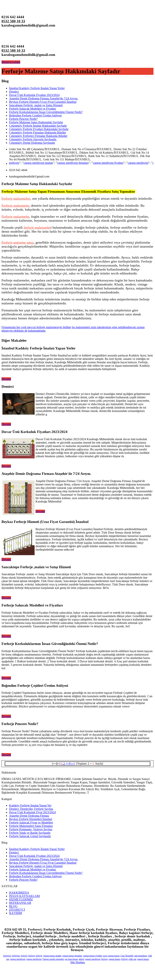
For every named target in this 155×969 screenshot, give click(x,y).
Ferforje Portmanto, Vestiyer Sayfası (30, 829)
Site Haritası (77, 962)
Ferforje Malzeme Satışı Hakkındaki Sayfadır (36, 122)
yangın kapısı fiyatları (92, 955)
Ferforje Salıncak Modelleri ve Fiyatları (32, 108)
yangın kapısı (114, 959)
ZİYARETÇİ (17, 909)
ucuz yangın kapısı (111, 955)
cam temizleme (140, 955)
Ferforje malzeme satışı (18, 242)
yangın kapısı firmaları (72, 955)
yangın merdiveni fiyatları (99, 162)
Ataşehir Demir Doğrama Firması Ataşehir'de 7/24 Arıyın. (43, 98)
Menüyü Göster (11, 62)
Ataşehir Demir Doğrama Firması (29, 815)
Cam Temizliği (126, 955)
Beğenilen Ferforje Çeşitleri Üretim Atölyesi (35, 115)
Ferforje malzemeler (15, 205)
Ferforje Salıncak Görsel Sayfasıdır (30, 836)
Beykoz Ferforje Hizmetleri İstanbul (30, 819)
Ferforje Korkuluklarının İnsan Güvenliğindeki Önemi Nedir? (46, 112)
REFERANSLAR (20, 902)
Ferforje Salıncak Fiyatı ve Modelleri (31, 822)
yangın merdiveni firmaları (63, 162)
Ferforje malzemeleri (16, 198)
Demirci (14, 91)
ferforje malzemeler (37, 227)
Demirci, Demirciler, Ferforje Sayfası (31, 808)
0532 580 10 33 (13, 21)
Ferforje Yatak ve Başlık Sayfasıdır (29, 832)
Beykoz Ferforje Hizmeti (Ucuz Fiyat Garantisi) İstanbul (42, 101)
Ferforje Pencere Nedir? (23, 118)
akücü (81, 959)
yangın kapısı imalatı (52, 955)
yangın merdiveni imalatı (29, 162)
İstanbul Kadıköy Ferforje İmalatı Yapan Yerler (37, 88)
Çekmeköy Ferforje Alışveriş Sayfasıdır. (33, 139)
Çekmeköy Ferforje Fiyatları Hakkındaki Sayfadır (38, 129)
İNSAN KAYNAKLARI (24, 896)
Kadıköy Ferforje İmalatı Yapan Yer (30, 805)
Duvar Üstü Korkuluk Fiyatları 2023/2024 (34, 95)
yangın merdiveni (128, 162)
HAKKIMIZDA (19, 892)
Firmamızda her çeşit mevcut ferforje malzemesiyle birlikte (36, 327)
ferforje (24, 955)
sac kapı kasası (71, 959)
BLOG (13, 906)
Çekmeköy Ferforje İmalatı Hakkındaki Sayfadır (38, 125)
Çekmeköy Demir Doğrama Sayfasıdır (32, 142)
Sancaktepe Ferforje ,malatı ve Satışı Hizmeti (36, 105)
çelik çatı (132, 959)
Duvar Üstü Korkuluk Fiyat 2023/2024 (32, 812)
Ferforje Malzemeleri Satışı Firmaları (31, 826)
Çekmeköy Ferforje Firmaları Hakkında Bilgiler (37, 132)
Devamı (6, 379)
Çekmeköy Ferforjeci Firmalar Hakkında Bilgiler (38, 136)
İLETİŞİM (15, 913)
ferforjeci (7, 955)
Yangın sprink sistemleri (53, 959)
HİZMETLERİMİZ (21, 899)
